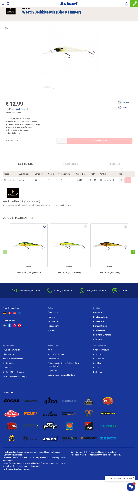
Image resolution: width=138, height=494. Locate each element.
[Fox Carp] (31, 413)
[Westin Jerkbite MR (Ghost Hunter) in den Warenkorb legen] (128, 180)
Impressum (52, 370)
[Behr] (12, 439)
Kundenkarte (98, 321)
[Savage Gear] (69, 413)
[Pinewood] (31, 439)
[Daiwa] (31, 401)
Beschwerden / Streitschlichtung (61, 375)
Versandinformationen (33, 466)
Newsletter (97, 312)
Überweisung (98, 359)
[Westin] (11, 10)
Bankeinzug (98, 354)
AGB (50, 350)
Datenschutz (53, 359)
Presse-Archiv (53, 326)
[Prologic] (89, 439)
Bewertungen (70, 164)
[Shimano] (69, 401)
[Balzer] (108, 426)
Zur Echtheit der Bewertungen (15, 376)
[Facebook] (9, 325)
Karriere (51, 317)
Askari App (97, 339)
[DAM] (89, 426)
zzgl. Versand (22, 109)
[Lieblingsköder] (50, 413)
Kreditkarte (98, 363)
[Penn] (12, 426)
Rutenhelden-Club (100, 330)
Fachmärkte (53, 321)
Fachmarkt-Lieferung (102, 335)
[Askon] (50, 439)
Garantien (7, 368)
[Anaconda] (89, 401)
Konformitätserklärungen (13, 372)
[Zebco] (108, 439)
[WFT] (108, 401)
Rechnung (97, 372)
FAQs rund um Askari (11, 350)
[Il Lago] (50, 401)
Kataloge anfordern (101, 317)
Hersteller (114, 164)
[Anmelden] (126, 4)
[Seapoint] (69, 426)
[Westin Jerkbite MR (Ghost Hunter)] (48, 87)
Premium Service (100, 326)
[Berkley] (12, 413)
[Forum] (4, 325)
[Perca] (31, 426)
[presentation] (39, 87)
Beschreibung (25, 164)
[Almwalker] (89, 413)
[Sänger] (69, 439)
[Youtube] (19, 325)
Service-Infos (8, 363)
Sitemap (51, 330)
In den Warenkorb (99, 141)
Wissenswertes (9, 354)
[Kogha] (12, 401)
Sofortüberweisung (101, 350)
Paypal (96, 368)
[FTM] (108, 413)
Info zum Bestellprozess (13, 359)
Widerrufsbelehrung (56, 354)
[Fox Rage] (50, 426)
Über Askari (53, 312)
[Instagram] (14, 325)
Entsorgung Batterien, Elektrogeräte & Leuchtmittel (64, 364)
